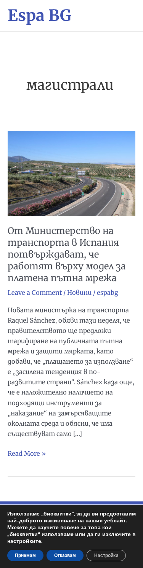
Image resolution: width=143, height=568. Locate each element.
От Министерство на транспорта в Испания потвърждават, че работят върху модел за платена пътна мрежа (67, 254)
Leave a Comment (35, 292)
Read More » (27, 454)
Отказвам (65, 555)
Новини (79, 292)
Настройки (106, 555)
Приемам (25, 555)
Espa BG (39, 15)
